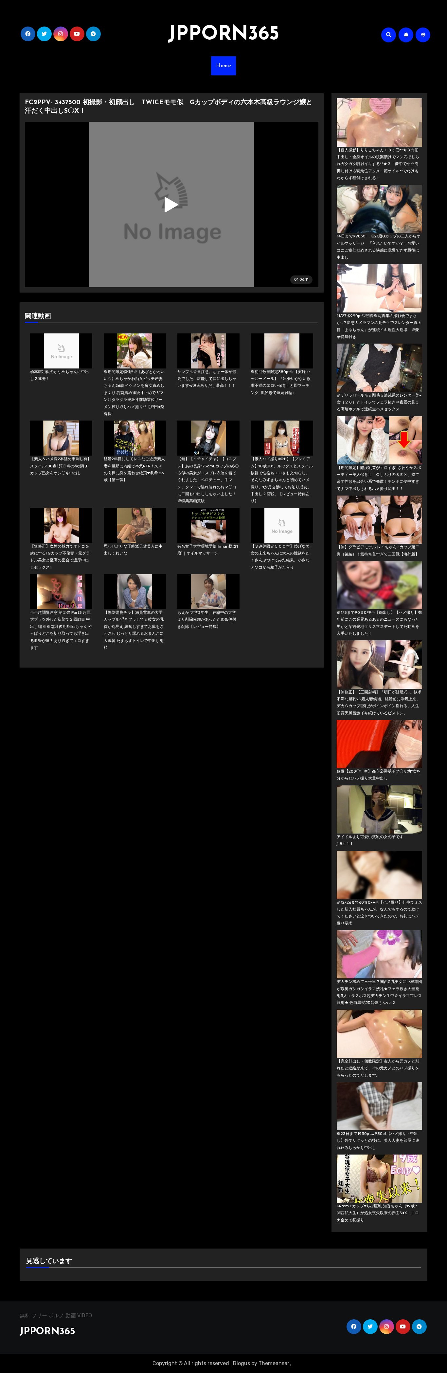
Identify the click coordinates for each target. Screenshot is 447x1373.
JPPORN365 (223, 35)
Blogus (241, 1363)
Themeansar (274, 1363)
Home (223, 65)
